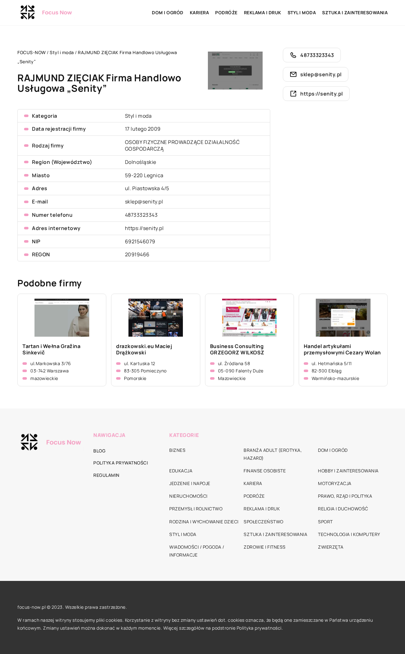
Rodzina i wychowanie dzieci (204, 522)
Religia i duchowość (343, 509)
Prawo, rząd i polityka (345, 496)
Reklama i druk (262, 12)
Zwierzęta (331, 547)
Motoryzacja (335, 483)
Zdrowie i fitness (265, 547)
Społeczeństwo (264, 522)
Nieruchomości (188, 496)
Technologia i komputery (349, 534)
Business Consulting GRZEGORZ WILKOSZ (237, 349)
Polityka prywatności (120, 463)
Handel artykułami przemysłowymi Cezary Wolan (342, 349)
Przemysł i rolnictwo (195, 509)
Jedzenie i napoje (189, 483)
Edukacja (180, 471)
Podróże (226, 12)
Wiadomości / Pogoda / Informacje (196, 551)
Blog (99, 451)
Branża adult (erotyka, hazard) (273, 454)
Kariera (199, 12)
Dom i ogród (168, 12)
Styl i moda (302, 12)
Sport (325, 522)
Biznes (177, 450)
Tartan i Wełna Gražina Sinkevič (51, 349)
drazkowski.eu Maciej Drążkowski (144, 349)
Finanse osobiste (265, 471)
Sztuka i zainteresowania (355, 12)
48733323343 (141, 214)
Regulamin (106, 475)
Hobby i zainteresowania (348, 471)
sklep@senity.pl (144, 201)
